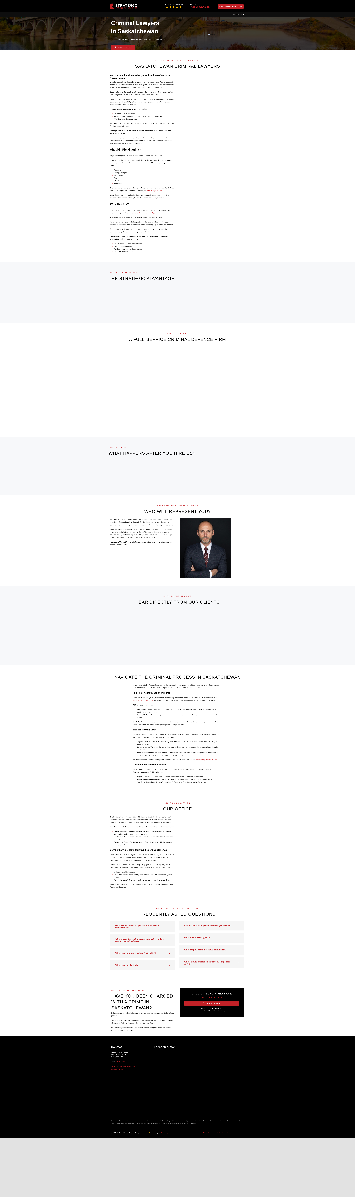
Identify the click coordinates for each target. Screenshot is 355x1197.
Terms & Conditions (219, 1133)
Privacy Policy (207, 1133)
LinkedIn (120, 1069)
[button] (142, 926)
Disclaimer (230, 1133)
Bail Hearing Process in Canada (207, 759)
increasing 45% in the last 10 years (144, 213)
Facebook (114, 1069)
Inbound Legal (164, 1133)
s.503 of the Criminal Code (143, 700)
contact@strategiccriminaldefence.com (123, 1066)
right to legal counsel (155, 190)
